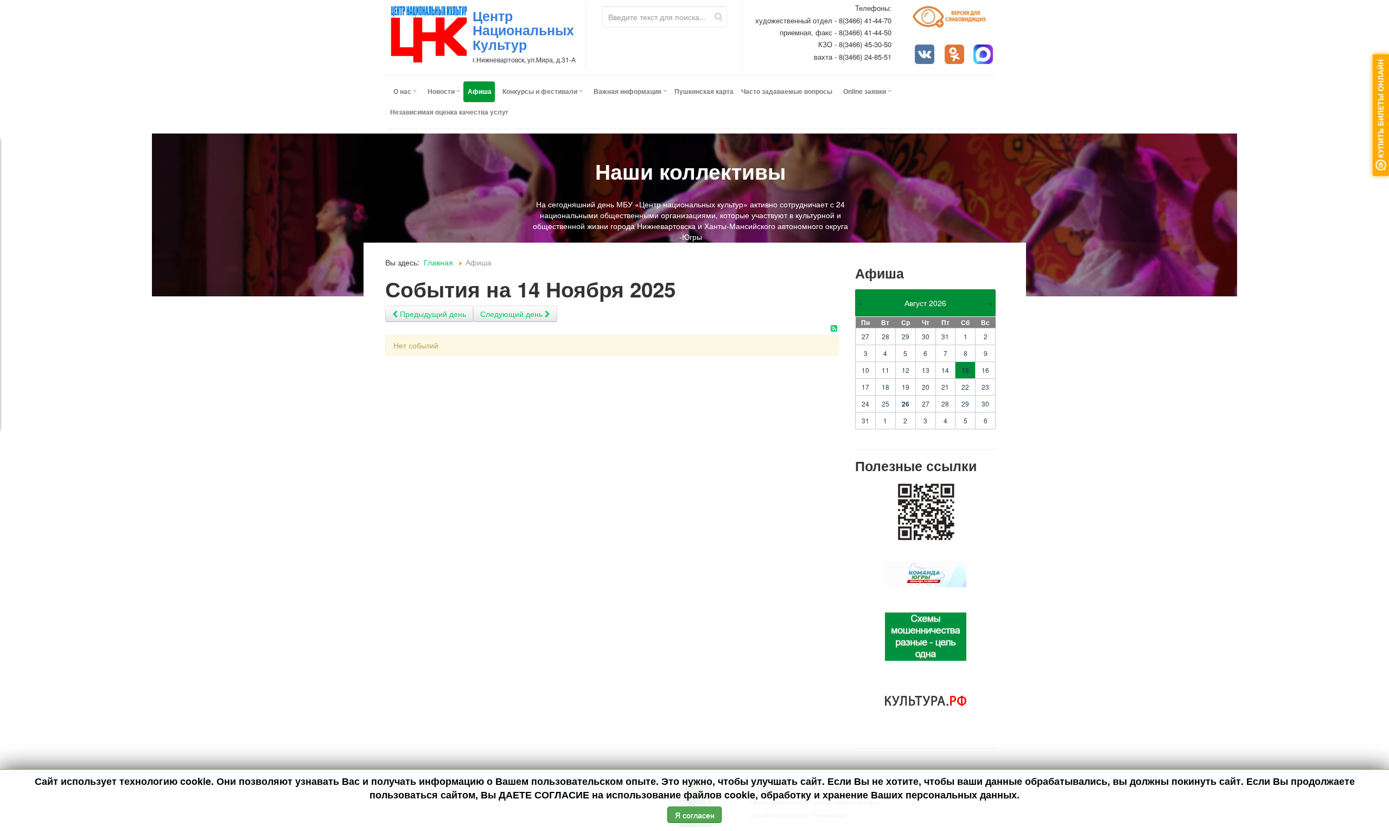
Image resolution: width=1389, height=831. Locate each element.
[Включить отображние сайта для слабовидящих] (954, 21)
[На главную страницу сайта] (429, 34)
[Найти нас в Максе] (984, 55)
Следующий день (512, 313)
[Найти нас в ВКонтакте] (925, 55)
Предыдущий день (432, 313)
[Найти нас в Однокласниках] (955, 55)
